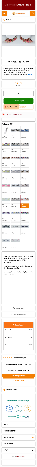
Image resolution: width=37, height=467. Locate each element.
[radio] (6, 132)
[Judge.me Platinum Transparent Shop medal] (18, 408)
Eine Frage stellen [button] (18, 380)
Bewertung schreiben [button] (18, 376)
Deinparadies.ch (20, 456)
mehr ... (30, 74)
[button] (32, 13)
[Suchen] (3, 20)
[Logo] (18, 13)
